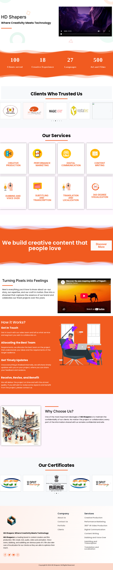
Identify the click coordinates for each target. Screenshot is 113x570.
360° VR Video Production (95, 525)
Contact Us (63, 521)
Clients (61, 529)
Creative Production (93, 517)
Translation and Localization (91, 548)
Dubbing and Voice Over (95, 537)
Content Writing (91, 533)
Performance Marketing (94, 521)
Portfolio (61, 525)
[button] (2, 110)
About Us (62, 517)
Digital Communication (94, 529)
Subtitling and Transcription (90, 542)
